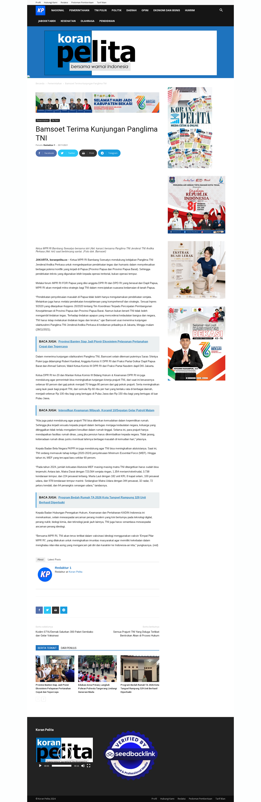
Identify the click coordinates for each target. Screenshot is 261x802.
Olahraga (87, 21)
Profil (38, 2)
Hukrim (190, 10)
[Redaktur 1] (45, 574)
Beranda (40, 83)
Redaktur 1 (49, 145)
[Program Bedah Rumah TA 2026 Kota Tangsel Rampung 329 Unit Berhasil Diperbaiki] (140, 668)
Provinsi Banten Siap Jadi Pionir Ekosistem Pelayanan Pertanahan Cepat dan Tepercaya (53, 688)
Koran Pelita (75, 571)
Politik (116, 10)
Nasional (57, 10)
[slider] (61, 766)
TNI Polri (100, 10)
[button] (221, 10)
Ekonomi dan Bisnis (166, 10)
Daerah (131, 10)
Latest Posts (54, 559)
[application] (64, 753)
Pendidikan (107, 21)
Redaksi (64, 2)
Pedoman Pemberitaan (82, 2)
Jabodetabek (47, 21)
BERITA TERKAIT (47, 648)
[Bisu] (83, 766)
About (40, 559)
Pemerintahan (79, 10)
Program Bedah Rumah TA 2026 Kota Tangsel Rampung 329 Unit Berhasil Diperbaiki (140, 688)
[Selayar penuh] (88, 766)
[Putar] (40, 766)
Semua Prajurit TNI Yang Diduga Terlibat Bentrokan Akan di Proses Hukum (136, 633)
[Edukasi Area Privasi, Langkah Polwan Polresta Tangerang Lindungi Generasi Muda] (97, 668)
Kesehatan (68, 21)
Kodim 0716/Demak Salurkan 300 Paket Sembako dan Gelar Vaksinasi (64, 633)
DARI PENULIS (69, 648)
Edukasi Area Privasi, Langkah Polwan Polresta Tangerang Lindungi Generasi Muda (97, 688)
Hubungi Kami (50, 2)
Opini (145, 10)
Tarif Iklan (101, 2)
